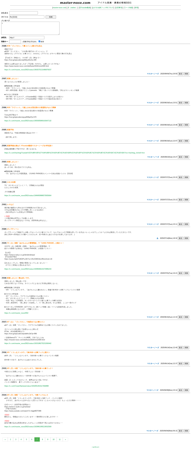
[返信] (180, 74)
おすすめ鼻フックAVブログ (103, 8)
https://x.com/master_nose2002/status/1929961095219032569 (27, 427)
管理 (136, 8)
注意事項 (118, 8)
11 (60, 439)
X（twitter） (72, 8)
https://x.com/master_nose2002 (16, 313)
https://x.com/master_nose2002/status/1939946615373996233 (27, 269)
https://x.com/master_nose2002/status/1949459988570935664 (27, 195)
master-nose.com (59, 8)
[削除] (186, 74)
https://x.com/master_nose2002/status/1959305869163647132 (27, 121)
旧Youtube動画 (84, 8)
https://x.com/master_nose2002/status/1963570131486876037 (27, 70)
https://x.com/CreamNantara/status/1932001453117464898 (26, 386)
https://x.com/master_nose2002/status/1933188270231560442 (27, 343)
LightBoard (95, 447)
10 (53, 439)
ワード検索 (128, 8)
